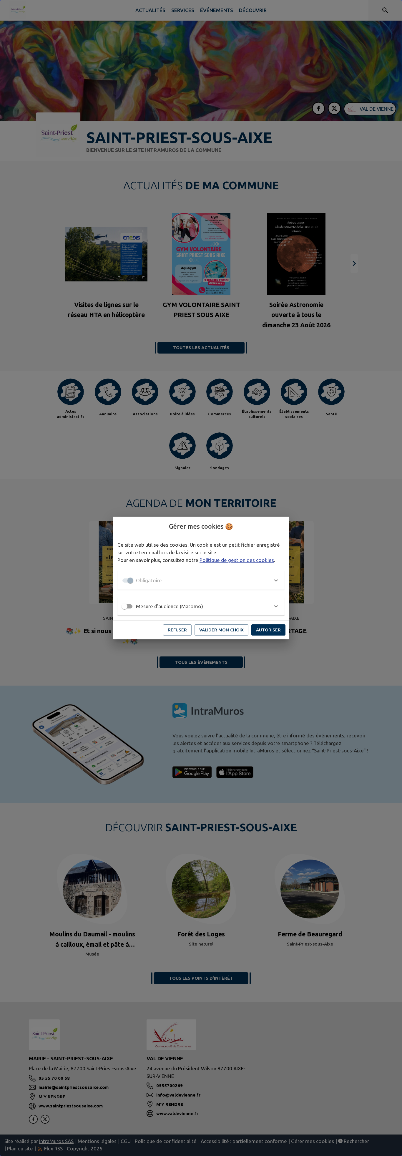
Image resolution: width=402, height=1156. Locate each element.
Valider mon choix (221, 629)
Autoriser (268, 629)
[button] (201, 580)
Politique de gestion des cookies (237, 560)
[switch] (124, 606)
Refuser (177, 629)
